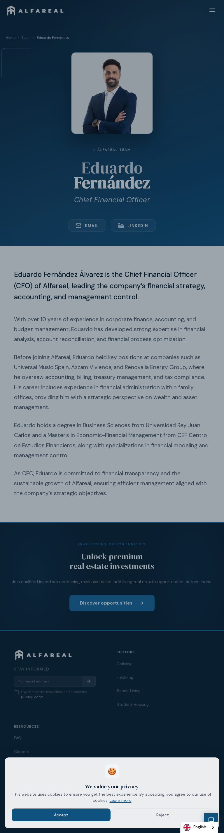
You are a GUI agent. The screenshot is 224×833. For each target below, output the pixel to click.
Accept (61, 815)
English (199, 827)
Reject (162, 815)
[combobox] (199, 827)
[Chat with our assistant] (211, 820)
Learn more (121, 800)
